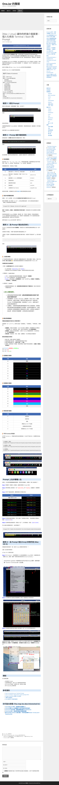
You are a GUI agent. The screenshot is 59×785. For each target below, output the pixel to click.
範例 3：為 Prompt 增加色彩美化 (10, 82)
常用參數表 (6, 79)
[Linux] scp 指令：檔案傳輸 (9, 737)
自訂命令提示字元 (22, 735)
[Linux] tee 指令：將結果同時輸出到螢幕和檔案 (15, 711)
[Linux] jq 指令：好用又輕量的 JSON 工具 (52, 158)
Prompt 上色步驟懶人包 (8, 92)
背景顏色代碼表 (7, 87)
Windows (50, 119)
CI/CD (49, 97)
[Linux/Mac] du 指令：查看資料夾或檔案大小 (15, 706)
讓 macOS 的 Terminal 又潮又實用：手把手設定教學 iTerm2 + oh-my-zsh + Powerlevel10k (52, 69)
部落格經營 (50, 130)
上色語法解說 (7, 83)
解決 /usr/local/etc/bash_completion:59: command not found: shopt (51, 58)
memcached (51, 100)
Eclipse (49, 109)
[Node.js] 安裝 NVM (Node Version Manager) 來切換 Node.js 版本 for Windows (52, 184)
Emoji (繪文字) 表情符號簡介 (11, 699)
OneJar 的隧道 (11, 3)
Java (49, 98)
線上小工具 (50, 123)
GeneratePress (37, 783)
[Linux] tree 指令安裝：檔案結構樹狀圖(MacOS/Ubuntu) (18, 709)
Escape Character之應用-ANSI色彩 (13, 696)
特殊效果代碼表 (7, 89)
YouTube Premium (52, 146)
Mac (7, 733)
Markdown (50, 117)
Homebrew (50, 112)
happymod (50, 179)
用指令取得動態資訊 (8, 81)
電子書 (49, 133)
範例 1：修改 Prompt (7, 76)
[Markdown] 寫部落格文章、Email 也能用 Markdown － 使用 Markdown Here (18, 736)
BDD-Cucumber (51, 95)
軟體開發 (3, 10)
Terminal (16, 735)
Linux (5, 733)
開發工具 (8, 10)
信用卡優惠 (50, 126)
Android (50, 93)
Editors (49, 110)
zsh (49, 121)
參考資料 (5, 96)
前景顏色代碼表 (7, 86)
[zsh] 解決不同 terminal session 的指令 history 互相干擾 (51, 53)
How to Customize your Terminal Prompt (14, 693)
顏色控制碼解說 (7, 85)
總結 (4, 95)
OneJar (28, 45)
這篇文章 (19, 191)
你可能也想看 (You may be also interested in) (12, 98)
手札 (49, 128)
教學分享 (20, 10)
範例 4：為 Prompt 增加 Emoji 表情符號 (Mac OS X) (14, 93)
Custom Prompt (7, 735)
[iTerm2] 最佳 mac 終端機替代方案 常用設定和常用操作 (17, 708)
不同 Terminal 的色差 (8, 90)
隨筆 (48, 124)
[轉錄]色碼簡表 (8, 697)
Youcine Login (51, 161)
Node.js (50, 102)
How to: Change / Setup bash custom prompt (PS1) (17, 694)
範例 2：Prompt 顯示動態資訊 (9, 78)
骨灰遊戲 (50, 135)
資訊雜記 (14, 10)
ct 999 (49, 157)
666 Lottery (50, 172)
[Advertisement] (21, 22)
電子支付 (50, 132)
